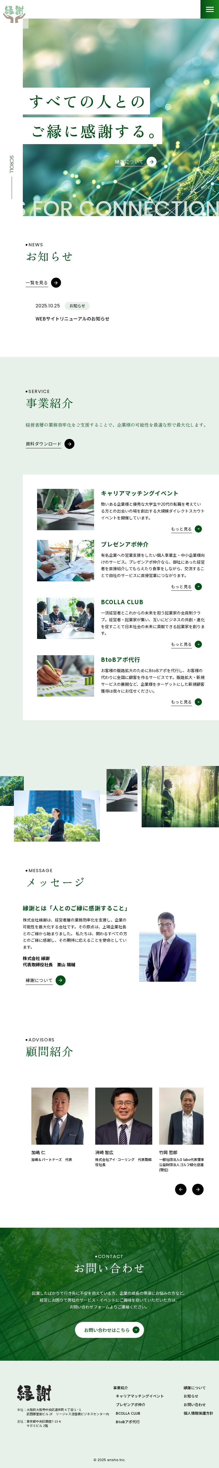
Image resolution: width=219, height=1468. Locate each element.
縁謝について (195, 1387)
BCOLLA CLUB (128, 1413)
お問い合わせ (195, 1404)
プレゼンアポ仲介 (130, 1404)
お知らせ (191, 1396)
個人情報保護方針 (198, 1413)
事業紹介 (120, 1387)
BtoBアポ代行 (128, 1421)
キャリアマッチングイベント (140, 1396)
